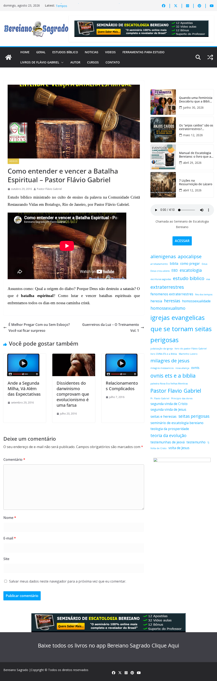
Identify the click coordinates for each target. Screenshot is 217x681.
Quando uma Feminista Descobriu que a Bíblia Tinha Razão (195, 99)
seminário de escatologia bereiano (176, 423)
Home (24, 52)
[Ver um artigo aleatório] (210, 57)
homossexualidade (196, 301)
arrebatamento (159, 263)
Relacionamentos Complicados (122, 385)
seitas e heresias (163, 416)
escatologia (191, 270)
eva (208, 279)
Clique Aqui (165, 645)
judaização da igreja (161, 348)
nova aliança (182, 368)
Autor (75, 62)
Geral (41, 52)
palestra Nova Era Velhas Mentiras (169, 383)
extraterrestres (167, 287)
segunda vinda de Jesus (168, 409)
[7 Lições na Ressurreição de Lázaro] (163, 185)
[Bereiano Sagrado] (8, 57)
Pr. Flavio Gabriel (159, 398)
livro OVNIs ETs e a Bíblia (163, 353)
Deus (204, 263)
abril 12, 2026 (192, 190)
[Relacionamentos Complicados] (123, 356)
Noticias (91, 52)
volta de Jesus (178, 448)
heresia (156, 301)
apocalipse (190, 256)
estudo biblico (188, 278)
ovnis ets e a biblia (173, 375)
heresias (172, 301)
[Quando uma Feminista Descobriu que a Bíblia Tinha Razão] (163, 102)
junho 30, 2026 (193, 107)
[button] (61, 62)
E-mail (9, 538)
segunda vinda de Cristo (169, 404)
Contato (113, 62)
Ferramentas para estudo (143, 52)
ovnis (195, 368)
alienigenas (163, 256)
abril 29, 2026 (192, 163)
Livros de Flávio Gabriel (39, 62)
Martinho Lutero (188, 353)
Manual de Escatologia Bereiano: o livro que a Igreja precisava (195, 154)
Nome (9, 517)
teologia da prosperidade (169, 429)
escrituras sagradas (160, 279)
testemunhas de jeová (167, 442)
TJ (208, 442)
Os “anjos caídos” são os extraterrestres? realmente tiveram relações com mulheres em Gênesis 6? (196, 127)
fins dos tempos (203, 294)
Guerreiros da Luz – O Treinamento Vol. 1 (110, 327)
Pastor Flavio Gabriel (175, 390)
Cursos (93, 62)
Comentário (14, 459)
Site (6, 558)
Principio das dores (181, 398)
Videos (110, 52)
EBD (174, 270)
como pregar (190, 263)
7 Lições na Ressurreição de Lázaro (195, 182)
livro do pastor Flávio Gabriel (191, 348)
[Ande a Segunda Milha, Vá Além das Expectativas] (24, 356)
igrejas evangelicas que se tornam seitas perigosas (181, 328)
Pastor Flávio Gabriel (49, 189)
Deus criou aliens (160, 270)
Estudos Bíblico (65, 52)
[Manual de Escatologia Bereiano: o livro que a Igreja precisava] (163, 157)
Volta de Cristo (158, 448)
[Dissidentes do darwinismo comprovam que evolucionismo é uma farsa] (73, 356)
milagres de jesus (169, 360)
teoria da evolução (168, 435)
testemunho (196, 442)
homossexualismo (167, 308)
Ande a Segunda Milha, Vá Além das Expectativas (24, 388)
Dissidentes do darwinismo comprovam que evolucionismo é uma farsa (73, 394)
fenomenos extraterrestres (171, 294)
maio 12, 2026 (193, 135)
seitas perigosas (193, 416)
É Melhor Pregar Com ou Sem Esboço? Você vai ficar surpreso (39, 327)
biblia (174, 263)
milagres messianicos (162, 368)
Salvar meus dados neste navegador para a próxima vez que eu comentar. (67, 581)
